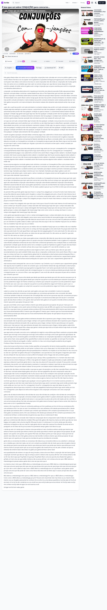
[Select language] (92, 2)
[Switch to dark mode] (95, 2)
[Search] (13, 2)
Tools (67, 2)
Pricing (83, 2)
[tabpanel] (40, 277)
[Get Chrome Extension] (88, 2)
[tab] (8, 61)
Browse (74, 2)
